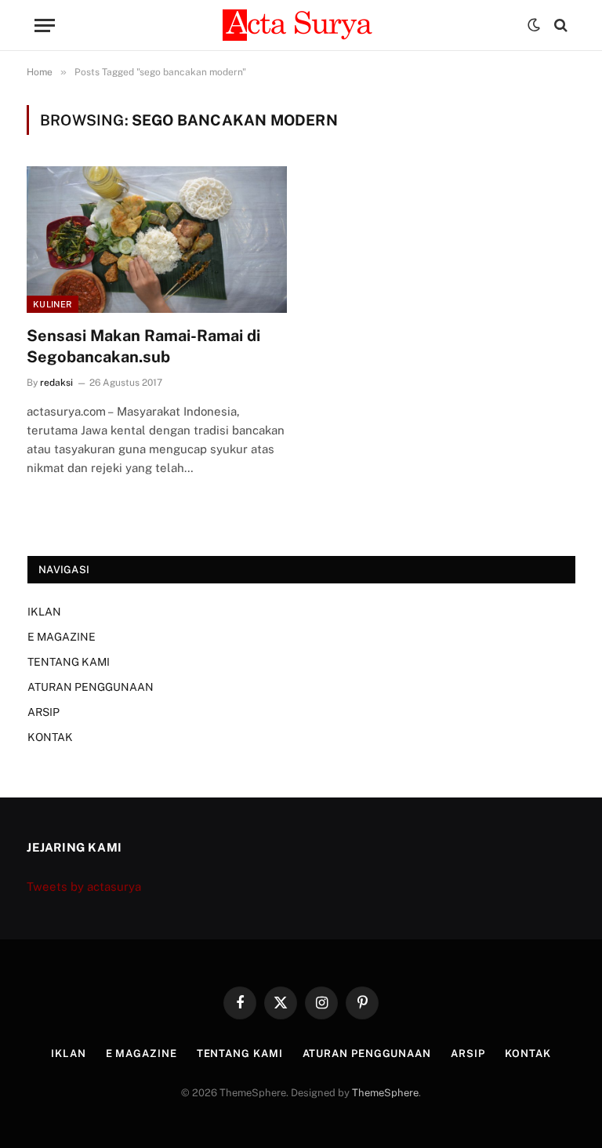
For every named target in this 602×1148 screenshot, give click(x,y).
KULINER (52, 304)
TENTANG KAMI (68, 662)
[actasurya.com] (301, 25)
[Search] (559, 25)
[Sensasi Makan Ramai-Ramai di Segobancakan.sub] (157, 239)
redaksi (56, 382)
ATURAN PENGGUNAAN (90, 687)
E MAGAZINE (61, 636)
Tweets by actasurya (84, 886)
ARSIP (43, 712)
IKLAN (44, 611)
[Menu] (44, 25)
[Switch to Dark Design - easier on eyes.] (534, 25)
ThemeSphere (385, 1093)
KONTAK (50, 737)
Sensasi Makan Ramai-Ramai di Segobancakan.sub (143, 346)
